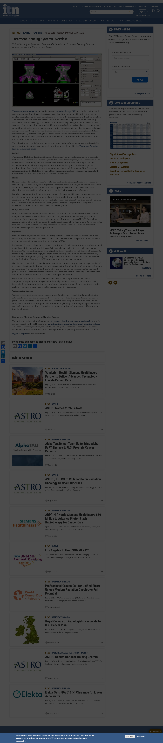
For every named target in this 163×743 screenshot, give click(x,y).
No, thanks (141, 736)
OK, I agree (130, 736)
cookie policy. (20, 741)
